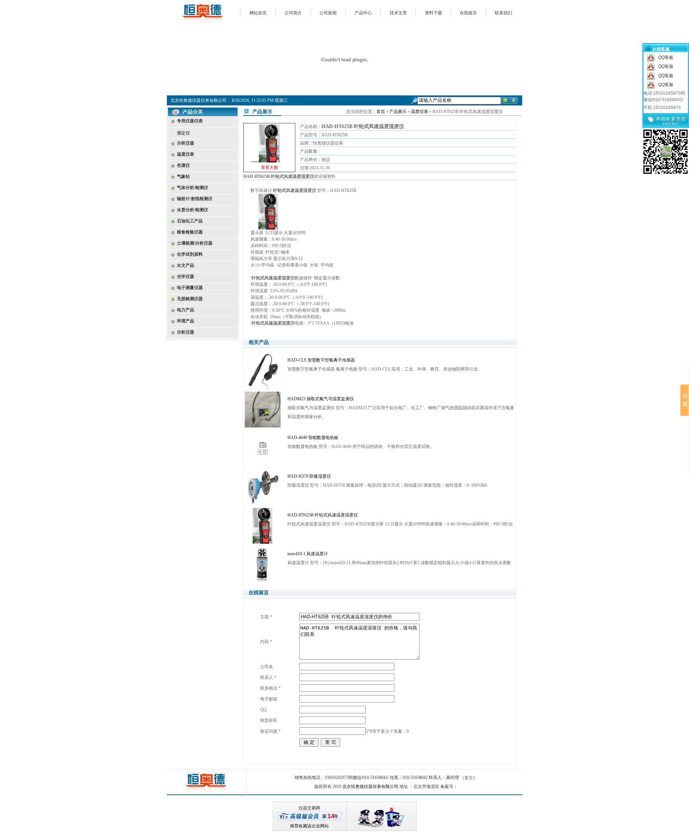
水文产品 (185, 265)
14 (330, 816)
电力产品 (185, 309)
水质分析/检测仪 (192, 209)
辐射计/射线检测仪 (194, 198)
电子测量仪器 (190, 287)
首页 (380, 111)
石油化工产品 (190, 220)
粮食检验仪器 (190, 232)
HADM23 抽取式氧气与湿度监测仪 (320, 398)
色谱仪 (183, 165)
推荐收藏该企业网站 (309, 825)
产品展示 (398, 111)
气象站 (183, 176)
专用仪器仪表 (190, 120)
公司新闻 (328, 12)
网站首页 (258, 12)
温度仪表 (185, 154)
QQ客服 (665, 57)
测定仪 (183, 133)
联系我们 (503, 12)
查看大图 (269, 148)
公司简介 (293, 12)
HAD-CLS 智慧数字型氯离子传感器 (321, 360)
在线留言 (468, 12)
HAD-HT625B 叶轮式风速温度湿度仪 (322, 515)
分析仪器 (185, 143)
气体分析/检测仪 (192, 187)
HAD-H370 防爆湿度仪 (309, 476)
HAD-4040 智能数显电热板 (312, 437)
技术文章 (398, 12)
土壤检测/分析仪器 (194, 243)
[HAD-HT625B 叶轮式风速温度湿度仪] (269, 142)
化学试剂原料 (190, 254)
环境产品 (185, 320)
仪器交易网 (309, 808)
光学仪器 (185, 276)
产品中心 (363, 12)
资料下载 (433, 12)
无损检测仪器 (190, 298)
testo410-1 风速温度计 (307, 553)
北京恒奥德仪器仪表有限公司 (370, 786)
